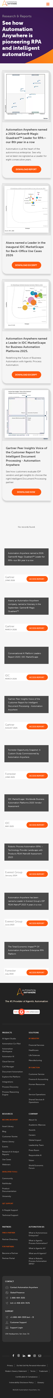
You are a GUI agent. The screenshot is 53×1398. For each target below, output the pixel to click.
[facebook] (13, 1355)
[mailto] (39, 1355)
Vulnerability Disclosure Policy (21, 1382)
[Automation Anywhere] (9, 3)
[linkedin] (23, 1355)
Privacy (10, 1365)
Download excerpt (26, 265)
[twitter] (18, 1355)
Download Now (26, 492)
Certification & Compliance (26, 1377)
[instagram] (34, 1355)
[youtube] (29, 1355)
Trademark (43, 1371)
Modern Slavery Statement (16, 1371)
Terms (32, 1371)
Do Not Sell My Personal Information (31, 1365)
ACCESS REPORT (36, 579)
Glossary (40, 1382)
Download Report (26, 169)
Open (48, 3)
